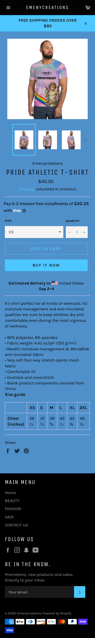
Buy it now (46, 265)
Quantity (72, 221)
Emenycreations (47, 7)
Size (8, 220)
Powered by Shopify (56, 613)
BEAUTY (12, 500)
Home (10, 492)
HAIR (9, 516)
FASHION (13, 508)
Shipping (26, 189)
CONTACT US (16, 525)
